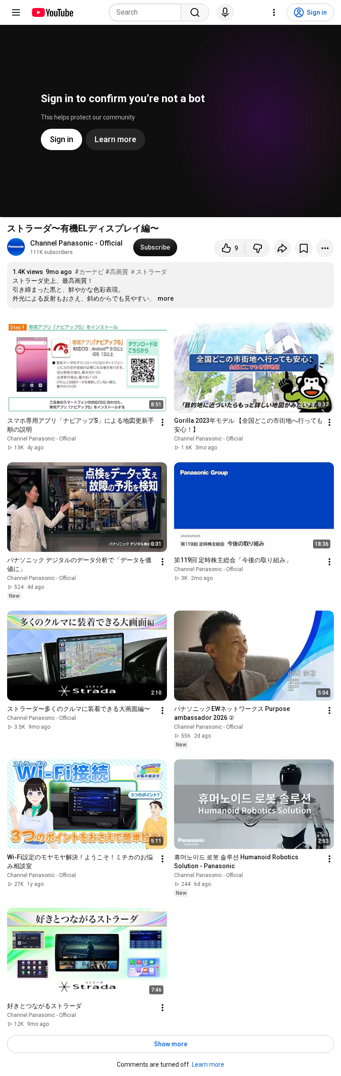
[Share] (282, 248)
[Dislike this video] (257, 248)
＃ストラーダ (148, 271)
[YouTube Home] (52, 12)
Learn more (208, 1064)
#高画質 (116, 271)
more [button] (166, 298)
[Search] (195, 12)
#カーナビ (89, 271)
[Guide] (16, 12)
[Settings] (274, 12)
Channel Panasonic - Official (76, 243)
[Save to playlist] (304, 248)
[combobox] (147, 12)
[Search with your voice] (225, 12)
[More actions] (325, 248)
